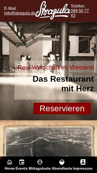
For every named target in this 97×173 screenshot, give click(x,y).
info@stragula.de (19, 13)
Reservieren (62, 108)
